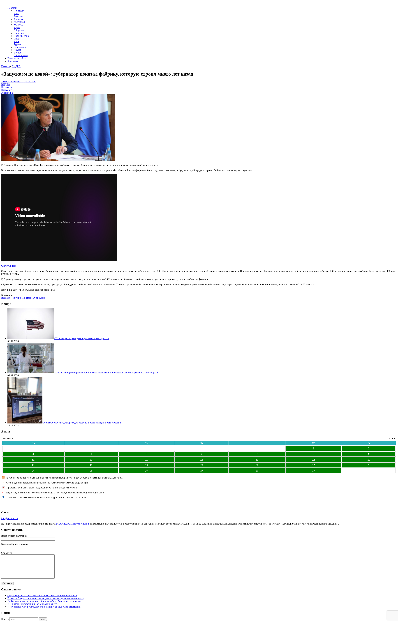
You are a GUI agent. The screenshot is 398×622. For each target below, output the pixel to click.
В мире (17, 52)
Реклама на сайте (16, 58)
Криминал (19, 22)
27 (201, 470)
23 (369, 465)
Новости (12, 8)
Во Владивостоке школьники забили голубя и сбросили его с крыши (44, 601)
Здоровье (18, 19)
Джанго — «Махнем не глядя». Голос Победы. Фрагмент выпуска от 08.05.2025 (46, 497)
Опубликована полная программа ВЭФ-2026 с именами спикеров (42, 595)
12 (146, 459)
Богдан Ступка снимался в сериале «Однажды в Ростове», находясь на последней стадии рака (55, 492)
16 (369, 459)
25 (91, 470)
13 (201, 459)
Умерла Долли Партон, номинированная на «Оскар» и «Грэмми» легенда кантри (47, 482)
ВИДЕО (16, 66)
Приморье (19, 10)
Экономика (20, 47)
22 (313, 465)
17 (33, 465)
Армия (17, 50)
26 (146, 470)
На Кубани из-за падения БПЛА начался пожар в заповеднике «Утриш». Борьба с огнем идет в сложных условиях (64, 477)
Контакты (12, 61)
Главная (5, 66)
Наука (17, 27)
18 (91, 465)
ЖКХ (16, 41)
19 (146, 465)
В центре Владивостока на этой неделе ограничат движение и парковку (45, 598)
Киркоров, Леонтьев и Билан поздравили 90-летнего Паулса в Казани (41, 487)
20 (201, 465)
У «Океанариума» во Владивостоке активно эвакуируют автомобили (44, 606)
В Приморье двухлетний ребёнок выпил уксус (32, 604)
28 (257, 470)
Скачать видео (8, 265)
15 (313, 459)
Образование (21, 55)
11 (91, 459)
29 (313, 470)
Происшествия (21, 36)
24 (33, 470)
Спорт (17, 38)
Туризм (17, 44)
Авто (16, 13)
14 (257, 459)
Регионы (18, 16)
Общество (19, 30)
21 (257, 465)
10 (33, 459)
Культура (18, 24)
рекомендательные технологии (72, 523)
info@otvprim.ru (9, 518)
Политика (19, 33)
